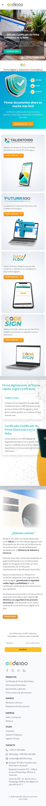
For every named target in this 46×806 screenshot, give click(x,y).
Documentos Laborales (16, 689)
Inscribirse (23, 649)
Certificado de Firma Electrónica (20, 681)
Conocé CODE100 (10, 617)
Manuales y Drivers (14, 702)
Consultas (10, 731)
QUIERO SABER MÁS (21, 124)
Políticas (9, 721)
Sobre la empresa (13, 717)
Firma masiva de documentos (18, 692)
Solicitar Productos (14, 735)
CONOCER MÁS (13, 51)
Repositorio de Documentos (18, 706)
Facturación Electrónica (16, 685)
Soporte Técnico (12, 738)
